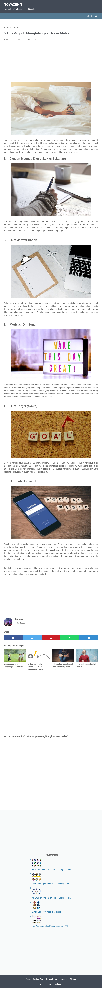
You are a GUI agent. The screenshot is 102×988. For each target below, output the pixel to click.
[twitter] (32, 637)
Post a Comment (33, 39)
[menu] (7, 16)
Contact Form (38, 979)
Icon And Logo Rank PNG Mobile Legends (50, 884)
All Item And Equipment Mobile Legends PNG (52, 869)
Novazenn (13, 4)
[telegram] (88, 637)
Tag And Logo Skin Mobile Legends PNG (50, 926)
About (28, 979)
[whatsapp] (69, 637)
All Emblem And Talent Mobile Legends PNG (51, 898)
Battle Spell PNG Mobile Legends (46, 912)
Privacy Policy (51, 979)
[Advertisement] (51, 61)
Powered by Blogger (54, 984)
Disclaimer (63, 979)
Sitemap (73, 979)
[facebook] (13, 637)
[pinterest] (51, 637)
